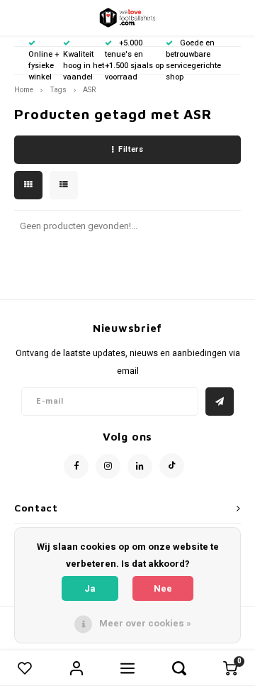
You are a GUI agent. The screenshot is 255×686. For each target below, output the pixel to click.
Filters (130, 149)
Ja (90, 588)
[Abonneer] (219, 401)
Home (23, 89)
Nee (163, 588)
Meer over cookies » (145, 623)
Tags (58, 89)
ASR (89, 89)
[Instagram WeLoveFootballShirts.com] (108, 466)
